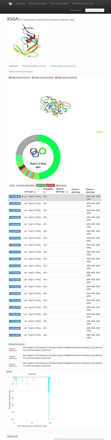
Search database (60, 3)
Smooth (51, 185)
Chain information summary (34, 66)
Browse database (39, 3)
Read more (76, 10)
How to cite (13, 436)
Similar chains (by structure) (21, 71)
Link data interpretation (26, 185)
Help (13, 185)
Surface (41, 185)
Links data (13, 66)
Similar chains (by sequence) (63, 66)
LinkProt (20, 3)
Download (62, 185)
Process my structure (84, 3)
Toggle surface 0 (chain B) (20, 77)
